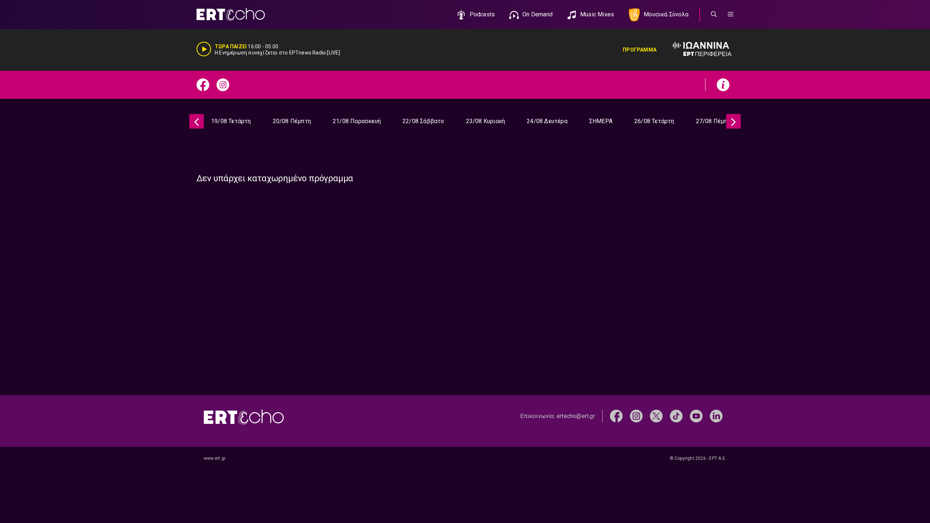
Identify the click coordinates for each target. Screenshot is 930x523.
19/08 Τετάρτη (231, 121)
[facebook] (616, 415)
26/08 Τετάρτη (654, 121)
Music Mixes (597, 14)
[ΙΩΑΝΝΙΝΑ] (694, 50)
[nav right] (733, 121)
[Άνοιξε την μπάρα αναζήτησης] (713, 14)
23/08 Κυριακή (485, 121)
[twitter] (656, 415)
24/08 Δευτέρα (547, 121)
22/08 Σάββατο (423, 121)
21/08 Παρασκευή (357, 121)
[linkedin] (716, 415)
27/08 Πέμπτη (715, 121)
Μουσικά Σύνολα (666, 14)
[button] (730, 14)
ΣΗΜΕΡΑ (600, 121)
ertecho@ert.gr (576, 416)
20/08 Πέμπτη (292, 121)
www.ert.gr (215, 458)
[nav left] (196, 121)
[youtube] (696, 415)
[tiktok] (676, 415)
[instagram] (636, 415)
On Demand (537, 14)
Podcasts (482, 14)
